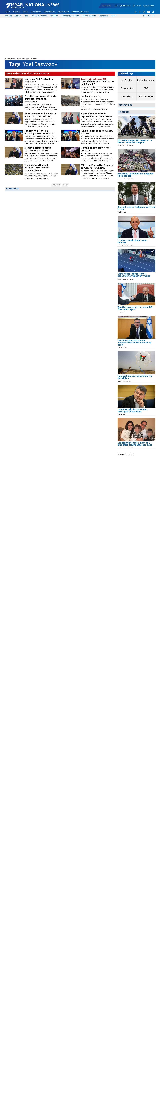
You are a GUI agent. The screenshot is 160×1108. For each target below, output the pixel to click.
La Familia (127, 80)
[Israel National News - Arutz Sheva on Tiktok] (153, 12)
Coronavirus (127, 88)
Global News (49, 12)
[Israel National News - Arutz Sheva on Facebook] (140, 12)
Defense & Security (80, 12)
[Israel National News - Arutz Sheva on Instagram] (144, 12)
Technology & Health (70, 16)
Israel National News (12, 59)
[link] (136, 142)
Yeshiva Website (89, 16)
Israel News (36, 12)
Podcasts (54, 16)
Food (26, 16)
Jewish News (63, 12)
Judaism (17, 16)
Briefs (25, 12)
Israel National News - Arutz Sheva (26, 7)
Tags (23, 59)
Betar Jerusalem (146, 96)
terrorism (127, 96)
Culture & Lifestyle (39, 16)
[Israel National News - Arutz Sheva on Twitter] (135, 12)
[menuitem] (8, 12)
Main (8, 12)
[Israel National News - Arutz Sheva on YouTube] (148, 12)
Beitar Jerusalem (146, 80)
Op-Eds (8, 16)
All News (16, 12)
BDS (146, 88)
